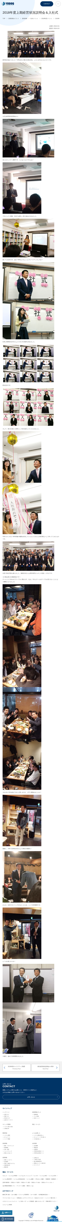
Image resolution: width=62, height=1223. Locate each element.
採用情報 (5, 1157)
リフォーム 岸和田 (7, 1204)
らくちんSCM (52, 1175)
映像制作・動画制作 (51, 1179)
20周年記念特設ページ (39, 1153)
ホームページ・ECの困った (40, 1137)
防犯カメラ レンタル (47, 1182)
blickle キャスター (39, 1198)
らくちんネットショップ (25, 1175)
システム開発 (7, 1135)
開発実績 (5, 1133)
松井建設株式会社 (43, 1194)
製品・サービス (36, 1124)
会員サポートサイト (8, 1120)
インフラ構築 (7, 1139)
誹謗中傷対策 (6, 1182)
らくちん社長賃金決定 (19, 1179)
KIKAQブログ (7, 1118)
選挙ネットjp (30, 1185)
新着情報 (36, 1114)
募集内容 (6, 1167)
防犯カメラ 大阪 (25, 1182)
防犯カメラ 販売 (15, 1182)
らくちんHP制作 (13, 1175)
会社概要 (36, 1145)
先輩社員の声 (7, 1165)
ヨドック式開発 (6, 1124)
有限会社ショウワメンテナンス (25, 1198)
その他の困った (37, 1139)
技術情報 (5, 1143)
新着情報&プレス (36, 1112)
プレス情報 (36, 1116)
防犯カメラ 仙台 (36, 1182)
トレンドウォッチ (8, 1151)
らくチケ (36, 1175)
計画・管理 (6, 1149)
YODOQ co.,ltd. (29, 1220)
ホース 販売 (34, 1194)
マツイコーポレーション (9, 1198)
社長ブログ (6, 1114)
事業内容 (36, 1147)
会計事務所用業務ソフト (9, 1185)
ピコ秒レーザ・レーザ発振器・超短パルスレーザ (31, 1201)
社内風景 (6, 1161)
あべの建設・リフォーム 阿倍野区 (20, 1194)
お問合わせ (36, 1157)
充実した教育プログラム (9, 1163)
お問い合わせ (31, 1097)
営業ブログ (6, 1116)
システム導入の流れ (8, 1126)
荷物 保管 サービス (51, 1201)
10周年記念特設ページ (39, 1151)
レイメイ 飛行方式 (50, 1198)
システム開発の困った (39, 1135)
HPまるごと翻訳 (40, 1179)
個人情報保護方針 (38, 1161)
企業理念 (36, 1149)
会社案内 (34, 1143)
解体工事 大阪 (6, 1194)
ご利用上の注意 (37, 1159)
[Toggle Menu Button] (58, 3)
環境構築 (6, 1147)
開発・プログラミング (9, 1145)
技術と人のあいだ (8, 1153)
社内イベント (37, 1118)
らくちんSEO (43, 1175)
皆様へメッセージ (8, 1159)
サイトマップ (37, 1165)
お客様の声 (6, 1128)
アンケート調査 (21, 1185)
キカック (5, 1175)
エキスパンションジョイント (10, 1201)
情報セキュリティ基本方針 (40, 1163)
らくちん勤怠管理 (7, 1179)
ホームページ (7, 1137)
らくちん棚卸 (30, 1179)
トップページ (6, 1112)
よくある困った (36, 1133)
